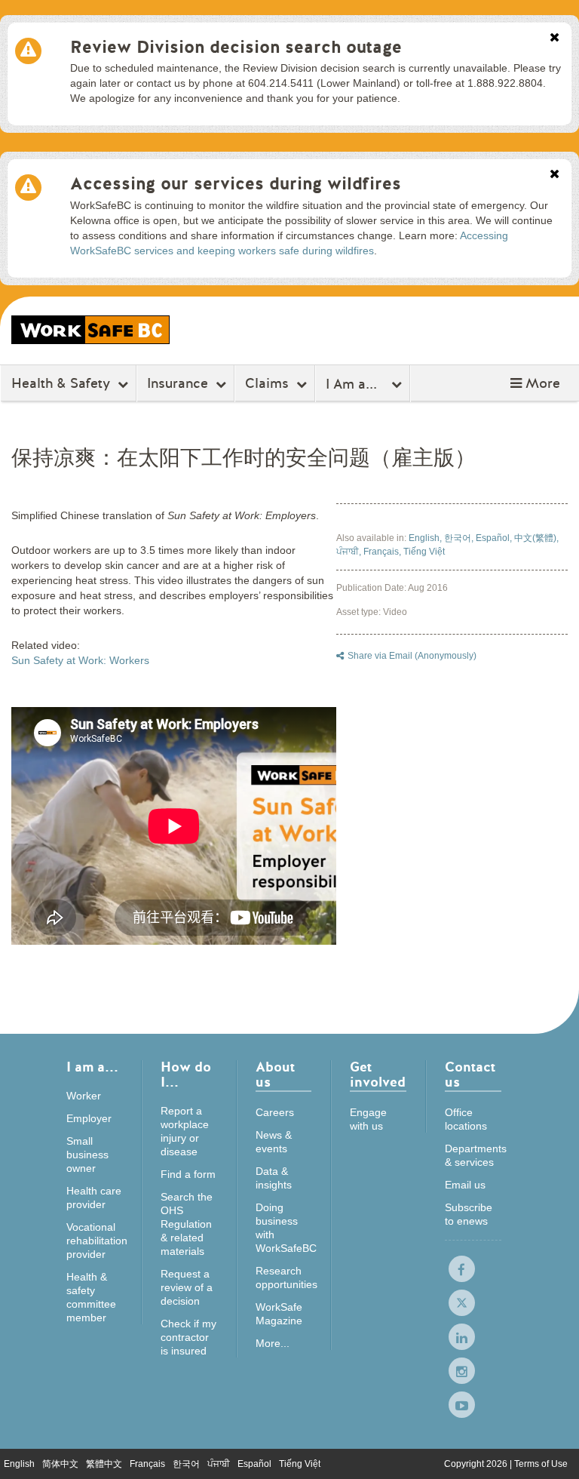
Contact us (470, 1075)
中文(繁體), (536, 538)
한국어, (460, 538)
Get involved (378, 1075)
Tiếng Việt (424, 551)
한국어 (186, 1464)
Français (147, 1464)
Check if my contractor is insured (188, 1337)
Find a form (188, 1174)
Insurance (177, 383)
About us (275, 1075)
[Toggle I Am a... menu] (398, 384)
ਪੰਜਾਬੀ (218, 1464)
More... (273, 1343)
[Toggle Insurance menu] (223, 384)
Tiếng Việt (299, 1464)
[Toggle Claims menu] (303, 384)
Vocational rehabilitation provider (96, 1240)
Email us (465, 1185)
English (19, 1464)
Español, (495, 538)
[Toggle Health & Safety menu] (125, 384)
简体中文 (60, 1464)
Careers (275, 1112)
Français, (383, 551)
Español (254, 1464)
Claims (267, 383)
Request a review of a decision (187, 1287)
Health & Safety (60, 383)
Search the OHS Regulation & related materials (187, 1224)
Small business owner (87, 1154)
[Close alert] (554, 38)
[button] (535, 383)
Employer (89, 1118)
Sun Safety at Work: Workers (80, 660)
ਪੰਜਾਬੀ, (349, 551)
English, (426, 538)
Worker (83, 1096)
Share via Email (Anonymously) (412, 655)
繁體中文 (104, 1464)
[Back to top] (553, 1452)
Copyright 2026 (477, 1464)
